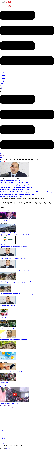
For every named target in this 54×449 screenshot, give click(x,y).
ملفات (3, 74)
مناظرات (3, 79)
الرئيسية (3, 69)
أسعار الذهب (3, 78)
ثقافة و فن (3, 75)
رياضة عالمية (3, 73)
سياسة (3, 71)
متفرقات (3, 80)
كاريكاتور (3, 81)
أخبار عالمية (3, 70)
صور (2, 76)
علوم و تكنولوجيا (4, 439)
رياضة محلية (5, 87)
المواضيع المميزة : (9, 152)
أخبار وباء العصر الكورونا (3, 152)
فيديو (2, 77)
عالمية (2, 84)
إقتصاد (3, 72)
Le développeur (8, 448)
